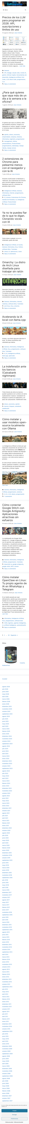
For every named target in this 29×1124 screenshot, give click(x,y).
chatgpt (9, 73)
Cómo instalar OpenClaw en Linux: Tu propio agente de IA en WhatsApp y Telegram (14, 583)
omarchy (16, 306)
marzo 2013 (5, 972)
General (6, 70)
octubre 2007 (6, 1098)
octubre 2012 (6, 984)
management (8, 141)
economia (17, 134)
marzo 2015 (5, 937)
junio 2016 (5, 917)
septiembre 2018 (7, 877)
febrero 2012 (6, 999)
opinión (6, 134)
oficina (15, 141)
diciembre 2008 (7, 1068)
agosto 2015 (6, 932)
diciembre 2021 (6, 808)
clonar (6, 251)
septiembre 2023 (7, 768)
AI (4, 197)
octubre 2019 (6, 857)
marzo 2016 (5, 922)
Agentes (10, 623)
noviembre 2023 (7, 763)
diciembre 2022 (7, 788)
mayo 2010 (5, 1039)
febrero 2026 (6, 701)
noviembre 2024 (7, 738)
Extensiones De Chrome (18, 197)
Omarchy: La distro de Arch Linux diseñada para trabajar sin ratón (13, 267)
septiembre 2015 (7, 929)
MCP (12, 566)
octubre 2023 (6, 766)
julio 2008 (5, 1081)
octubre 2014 (6, 949)
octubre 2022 (6, 793)
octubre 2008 (6, 1073)
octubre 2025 (6, 711)
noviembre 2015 (7, 927)
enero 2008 (5, 1093)
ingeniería (12, 139)
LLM (7, 79)
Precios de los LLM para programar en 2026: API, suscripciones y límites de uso (13, 23)
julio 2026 (5, 689)
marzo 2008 (5, 1088)
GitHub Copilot (11, 75)
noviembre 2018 (7, 875)
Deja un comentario (10, 84)
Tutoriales (14, 249)
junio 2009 (5, 1058)
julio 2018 (5, 880)
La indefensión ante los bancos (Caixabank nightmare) (14, 371)
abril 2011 (5, 1016)
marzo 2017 (5, 905)
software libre (6, 195)
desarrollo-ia (8, 564)
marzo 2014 (5, 957)
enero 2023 (5, 786)
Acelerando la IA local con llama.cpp (14, 318)
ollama (13, 494)
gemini (4, 75)
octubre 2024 (6, 741)
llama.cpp (5, 355)
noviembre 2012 (7, 981)
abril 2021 (5, 818)
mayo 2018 (5, 885)
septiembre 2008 (7, 1076)
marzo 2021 (5, 820)
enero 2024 (5, 758)
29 (9, 635)
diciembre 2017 (6, 892)
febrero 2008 (6, 1091)
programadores (6, 145)
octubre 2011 (6, 1009)
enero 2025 (5, 733)
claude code (16, 73)
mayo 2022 (5, 800)
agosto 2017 (6, 900)
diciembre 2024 (7, 736)
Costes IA (23, 73)
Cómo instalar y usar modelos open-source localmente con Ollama (14, 424)
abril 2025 (5, 726)
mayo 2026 (5, 694)
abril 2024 (5, 753)
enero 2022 (5, 805)
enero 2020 (5, 850)
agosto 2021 (6, 813)
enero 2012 (5, 1001)
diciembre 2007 (7, 1096)
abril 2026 (5, 696)
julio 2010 (5, 1034)
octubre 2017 (6, 897)
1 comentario (8, 496)
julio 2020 (5, 835)
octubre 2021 (6, 810)
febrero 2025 (6, 731)
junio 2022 (5, 798)
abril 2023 (5, 778)
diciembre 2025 (7, 706)
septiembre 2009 (7, 1053)
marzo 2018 (5, 890)
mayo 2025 (5, 724)
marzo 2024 (5, 756)
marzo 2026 (5, 699)
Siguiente (14, 635)
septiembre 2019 (7, 860)
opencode (12, 355)
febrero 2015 (6, 939)
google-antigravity (18, 564)
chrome (8, 197)
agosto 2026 (6, 686)
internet (12, 193)
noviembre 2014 (7, 947)
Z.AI (3, 81)
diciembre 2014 (7, 944)
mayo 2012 (5, 991)
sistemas (5, 304)
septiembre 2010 (7, 1031)
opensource (13, 251)
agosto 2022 (6, 795)
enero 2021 (5, 825)
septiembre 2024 (7, 743)
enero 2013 (5, 977)
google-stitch (6, 566)
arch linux (7, 306)
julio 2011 (5, 1014)
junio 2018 (5, 882)
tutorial (16, 566)
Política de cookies (9, 1122)
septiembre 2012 (7, 986)
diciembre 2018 (6, 872)
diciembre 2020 (7, 828)
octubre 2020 (6, 830)
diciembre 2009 (7, 1046)
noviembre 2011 (7, 1006)
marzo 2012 (5, 996)
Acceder (4, 679)
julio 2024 (5, 748)
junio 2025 (5, 721)
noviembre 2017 (7, 895)
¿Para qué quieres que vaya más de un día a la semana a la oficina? (14, 97)
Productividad (16, 143)
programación (20, 494)
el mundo (20, 245)
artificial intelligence (10, 625)
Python (21, 247)
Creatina (22, 663)
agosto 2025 (6, 716)
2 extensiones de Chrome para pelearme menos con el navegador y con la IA (13, 165)
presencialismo (6, 143)
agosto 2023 (6, 771)
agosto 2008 (6, 1078)
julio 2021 (5, 815)
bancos (6, 406)
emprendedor (6, 137)
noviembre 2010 (7, 1026)
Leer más (22, 66)
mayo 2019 (5, 865)
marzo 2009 (6, 1066)
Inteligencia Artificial (10, 190)
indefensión (5, 408)
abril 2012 (5, 994)
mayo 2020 (5, 840)
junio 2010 (5, 1036)
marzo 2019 (5, 867)
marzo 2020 (5, 845)
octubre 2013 (6, 967)
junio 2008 (5, 1083)
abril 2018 (5, 887)
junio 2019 (5, 862)
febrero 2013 (6, 974)
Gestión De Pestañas (8, 199)
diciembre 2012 (6, 979)
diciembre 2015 (6, 924)
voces (20, 251)
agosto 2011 (5, 1011)
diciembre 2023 (7, 761)
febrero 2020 (6, 848)
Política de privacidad (18, 1122)
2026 (5, 623)
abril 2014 (5, 954)
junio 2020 (5, 838)
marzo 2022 (5, 803)
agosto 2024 (6, 746)
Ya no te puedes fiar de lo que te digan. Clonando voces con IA (14, 217)
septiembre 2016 (7, 915)
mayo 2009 (5, 1061)
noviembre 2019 (7, 855)
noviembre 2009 (7, 1048)
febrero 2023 (6, 783)
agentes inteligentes (20, 623)
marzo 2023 (5, 781)
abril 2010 (5, 1041)
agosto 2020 (6, 833)
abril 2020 (5, 843)
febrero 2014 (6, 959)
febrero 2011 (6, 1019)
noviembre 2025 (7, 709)
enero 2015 (5, 942)
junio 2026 (5, 691)
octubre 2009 (6, 1051)
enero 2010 (5, 1043)
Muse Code (13, 79)
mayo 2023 (5, 776)
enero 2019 (5, 870)
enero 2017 (5, 910)
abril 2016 (5, 919)
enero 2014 (5, 962)
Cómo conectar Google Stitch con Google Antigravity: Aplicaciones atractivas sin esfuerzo (14, 512)
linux (16, 247)
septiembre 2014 (7, 952)
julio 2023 (5, 773)
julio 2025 (5, 719)
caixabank (18, 406)
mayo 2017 (5, 902)
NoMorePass (6, 665)
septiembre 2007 (7, 1101)
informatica (5, 139)
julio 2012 (5, 989)
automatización (21, 625)
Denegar (14, 1114)
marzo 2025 (5, 729)
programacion (21, 79)
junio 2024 (5, 751)
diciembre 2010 (7, 1024)
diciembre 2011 (6, 1004)
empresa (13, 137)
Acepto (15, 1110)
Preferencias (14, 1118)
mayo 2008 (5, 1086)
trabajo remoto (11, 148)
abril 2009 (5, 1063)
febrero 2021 (6, 823)
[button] (25, 10)
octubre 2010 (6, 1029)
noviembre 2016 (7, 912)
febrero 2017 (6, 907)
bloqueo (11, 406)
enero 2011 (5, 1021)
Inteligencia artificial (15, 77)
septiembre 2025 (7, 714)
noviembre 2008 (7, 1071)
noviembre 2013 (7, 964)
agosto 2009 (6, 1056)
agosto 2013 (6, 969)
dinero (11, 134)
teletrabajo (15, 145)
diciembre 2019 (7, 853)
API (5, 73)
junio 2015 (5, 934)
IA (16, 199)
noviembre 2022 (7, 791)
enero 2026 (5, 704)
